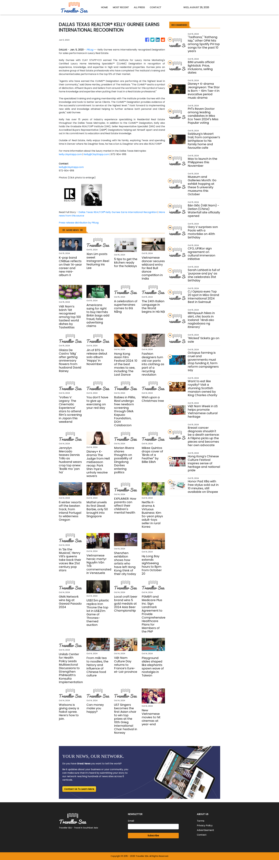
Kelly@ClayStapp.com (96, 154)
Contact (201, 834)
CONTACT (155, 7)
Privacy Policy (205, 825)
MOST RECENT (121, 7)
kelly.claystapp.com (70, 154)
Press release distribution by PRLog (79, 222)
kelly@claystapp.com (71, 167)
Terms (200, 820)
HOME (104, 7)
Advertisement (205, 830)
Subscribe (153, 835)
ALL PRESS (139, 7)
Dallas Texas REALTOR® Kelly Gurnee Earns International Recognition (117, 212)
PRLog (89, 49)
